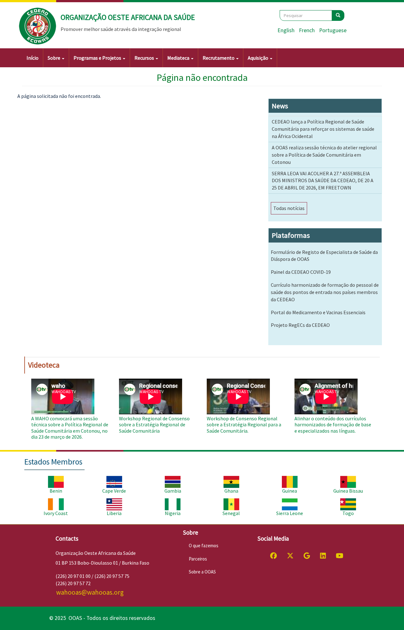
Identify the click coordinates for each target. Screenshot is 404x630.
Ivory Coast (56, 513)
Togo (348, 513)
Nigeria (173, 513)
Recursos (144, 58)
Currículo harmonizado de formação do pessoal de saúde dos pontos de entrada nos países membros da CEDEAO (325, 292)
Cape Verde (114, 491)
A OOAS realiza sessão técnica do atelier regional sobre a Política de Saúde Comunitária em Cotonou (324, 154)
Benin (56, 491)
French (307, 30)
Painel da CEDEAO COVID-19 (301, 272)
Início (33, 58)
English (285, 30)
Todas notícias (289, 208)
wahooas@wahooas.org (90, 592)
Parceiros (198, 559)
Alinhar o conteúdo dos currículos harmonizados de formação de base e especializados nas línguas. (332, 424)
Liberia (114, 513)
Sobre (54, 58)
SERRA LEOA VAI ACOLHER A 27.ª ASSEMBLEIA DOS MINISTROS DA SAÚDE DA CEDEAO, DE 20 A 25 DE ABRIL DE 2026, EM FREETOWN (322, 180)
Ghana (231, 491)
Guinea (289, 491)
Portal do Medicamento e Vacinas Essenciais (318, 312)
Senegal (231, 513)
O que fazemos (203, 546)
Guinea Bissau (348, 491)
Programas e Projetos (98, 58)
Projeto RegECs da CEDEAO (300, 325)
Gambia (172, 491)
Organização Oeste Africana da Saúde (128, 17)
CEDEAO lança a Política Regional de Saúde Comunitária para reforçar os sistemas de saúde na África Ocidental (323, 128)
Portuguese (333, 30)
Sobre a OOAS (202, 572)
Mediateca (178, 58)
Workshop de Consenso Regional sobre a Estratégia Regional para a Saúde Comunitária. (244, 424)
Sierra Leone (289, 513)
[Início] (38, 26)
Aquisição (258, 58)
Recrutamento (219, 58)
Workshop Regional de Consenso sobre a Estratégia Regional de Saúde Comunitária (154, 424)
